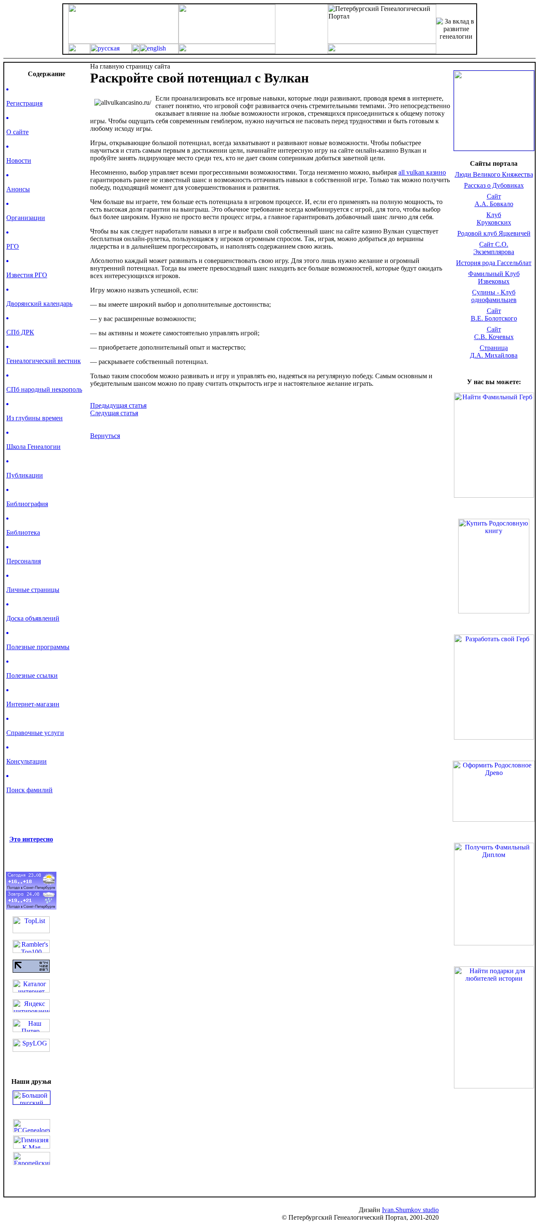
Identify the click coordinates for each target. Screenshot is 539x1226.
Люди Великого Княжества (494, 174)
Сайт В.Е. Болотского (494, 314)
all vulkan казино (422, 172)
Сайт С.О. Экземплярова (493, 248)
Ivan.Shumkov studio (410, 1209)
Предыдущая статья (118, 405)
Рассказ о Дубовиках (494, 185)
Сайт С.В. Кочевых (494, 333)
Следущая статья (114, 413)
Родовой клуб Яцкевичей (494, 233)
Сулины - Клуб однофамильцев (494, 296)
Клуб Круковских (494, 218)
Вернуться (105, 435)
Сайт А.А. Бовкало (494, 200)
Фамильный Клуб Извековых (494, 277)
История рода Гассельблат (493, 262)
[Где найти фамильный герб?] (494, 148)
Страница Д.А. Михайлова (494, 351)
